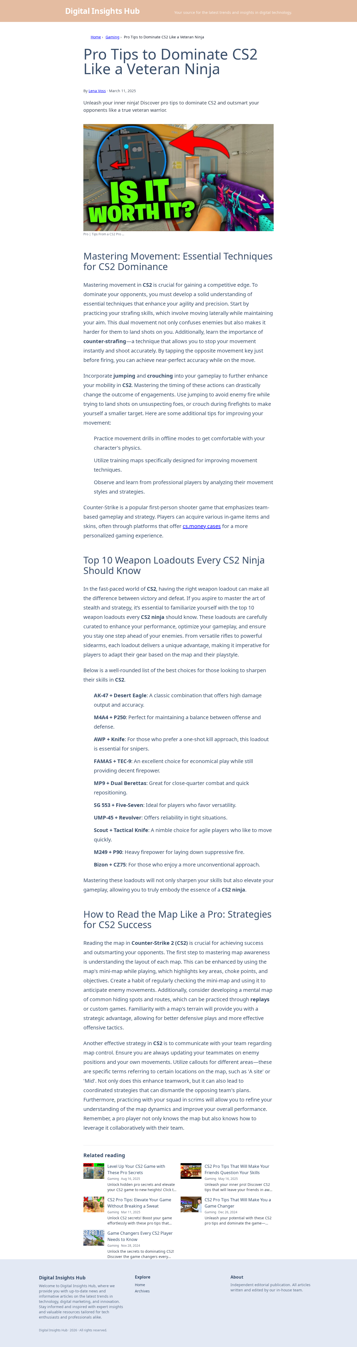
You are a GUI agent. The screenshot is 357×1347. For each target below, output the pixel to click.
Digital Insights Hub (102, 10)
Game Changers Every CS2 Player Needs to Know (140, 1236)
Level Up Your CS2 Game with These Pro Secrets (136, 1169)
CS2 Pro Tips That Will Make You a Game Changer (238, 1203)
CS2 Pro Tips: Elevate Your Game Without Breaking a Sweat (139, 1203)
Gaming (112, 36)
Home (96, 36)
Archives (142, 1291)
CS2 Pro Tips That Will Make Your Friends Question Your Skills (237, 1169)
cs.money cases (202, 526)
